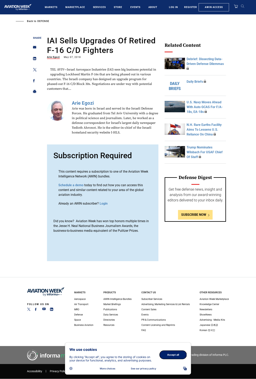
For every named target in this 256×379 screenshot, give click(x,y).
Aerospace (80, 299)
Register (190, 7)
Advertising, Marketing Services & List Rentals (165, 304)
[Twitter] (28, 310)
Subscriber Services (151, 299)
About (152, 7)
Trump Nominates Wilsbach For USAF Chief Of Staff (205, 152)
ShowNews (206, 314)
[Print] (33, 92)
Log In (173, 7)
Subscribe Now (193, 215)
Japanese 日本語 (209, 325)
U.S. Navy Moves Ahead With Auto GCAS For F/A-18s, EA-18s (205, 107)
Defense (43, 21)
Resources (108, 325)
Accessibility (34, 371)
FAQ (143, 330)
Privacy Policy (58, 371)
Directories (109, 319)
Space (77, 319)
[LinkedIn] (51, 310)
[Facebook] (36, 310)
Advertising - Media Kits (212, 319)
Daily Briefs (195, 82)
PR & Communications (153, 319)
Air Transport (81, 304)
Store (118, 7)
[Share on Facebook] (33, 81)
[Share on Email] (33, 48)
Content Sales (148, 309)
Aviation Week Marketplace (214, 299)
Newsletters (206, 309)
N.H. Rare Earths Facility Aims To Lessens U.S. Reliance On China (204, 129)
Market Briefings (112, 304)
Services (99, 7)
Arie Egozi (53, 57)
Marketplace (75, 7)
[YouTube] (44, 310)
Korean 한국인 (207, 330)
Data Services (110, 314)
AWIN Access (214, 7)
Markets (51, 7)
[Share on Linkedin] (33, 59)
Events (135, 7)
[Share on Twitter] (33, 70)
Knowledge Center (209, 304)
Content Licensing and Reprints (158, 325)
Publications (110, 309)
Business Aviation (83, 325)
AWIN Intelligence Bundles (117, 299)
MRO (76, 309)
